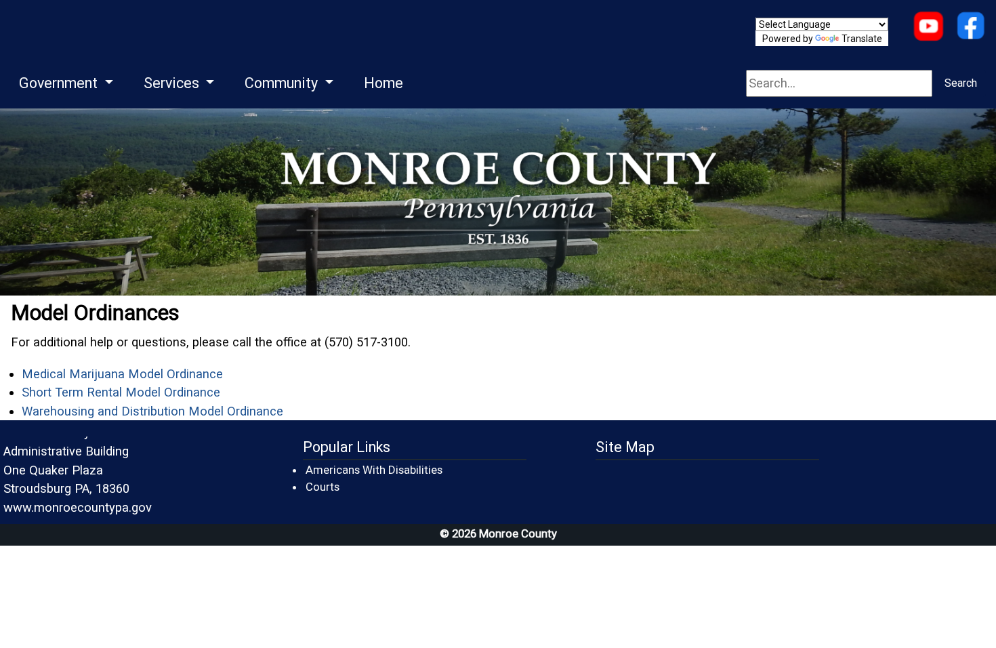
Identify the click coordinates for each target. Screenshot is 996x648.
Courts (323, 486)
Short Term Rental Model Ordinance (121, 392)
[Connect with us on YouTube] (928, 27)
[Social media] (970, 27)
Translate (862, 38)
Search (961, 83)
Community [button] (283, 83)
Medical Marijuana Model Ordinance (122, 374)
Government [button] (60, 83)
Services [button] (173, 83)
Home (383, 83)
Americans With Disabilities (374, 470)
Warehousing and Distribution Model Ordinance (152, 411)
